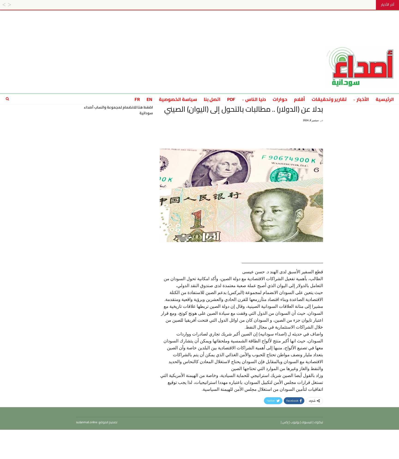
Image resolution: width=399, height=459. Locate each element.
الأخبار (363, 99)
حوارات (280, 99)
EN (149, 99)
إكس (284, 422)
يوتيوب (294, 422)
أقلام (299, 99)
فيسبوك (306, 422)
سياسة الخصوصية (178, 99)
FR (137, 99)
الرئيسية (385, 99)
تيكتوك (318, 422)
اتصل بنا (212, 99)
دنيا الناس (255, 99)
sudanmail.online (86, 422)
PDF (231, 99)
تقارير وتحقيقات (329, 99)
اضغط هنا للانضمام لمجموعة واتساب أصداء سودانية (118, 110)
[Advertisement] (199, 21)
